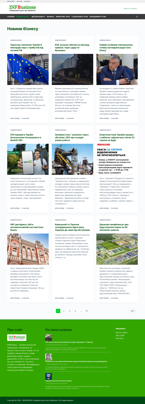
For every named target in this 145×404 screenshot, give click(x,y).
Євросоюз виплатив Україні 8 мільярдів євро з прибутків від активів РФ (26, 48)
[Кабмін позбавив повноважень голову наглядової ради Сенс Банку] (117, 69)
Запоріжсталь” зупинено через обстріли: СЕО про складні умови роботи (72, 137)
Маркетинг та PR (63, 16)
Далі (132, 311)
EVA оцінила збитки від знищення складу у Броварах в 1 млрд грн (69, 342)
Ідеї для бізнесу (38, 16)
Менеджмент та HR (98, 16)
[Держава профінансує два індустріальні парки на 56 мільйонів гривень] (117, 249)
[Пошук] (137, 16)
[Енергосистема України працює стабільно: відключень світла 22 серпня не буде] (117, 159)
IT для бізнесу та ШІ (80, 16)
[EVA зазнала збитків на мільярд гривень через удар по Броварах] (72, 69)
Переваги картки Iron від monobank (58, 381)
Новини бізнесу (23, 16)
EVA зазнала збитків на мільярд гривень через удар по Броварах (72, 48)
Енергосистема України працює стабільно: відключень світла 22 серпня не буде (117, 137)
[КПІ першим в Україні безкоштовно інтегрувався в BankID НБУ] (28, 159)
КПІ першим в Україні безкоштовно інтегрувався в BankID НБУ (25, 137)
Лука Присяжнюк (52, 345)
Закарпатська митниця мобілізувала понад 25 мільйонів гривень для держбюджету (76, 361)
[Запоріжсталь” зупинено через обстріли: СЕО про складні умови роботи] (72, 159)
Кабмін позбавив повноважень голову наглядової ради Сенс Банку (116, 48)
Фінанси (50, 16)
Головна (11, 16)
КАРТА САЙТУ (11, 1)
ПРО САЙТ (19, 1)
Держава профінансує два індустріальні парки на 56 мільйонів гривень (114, 227)
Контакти (27, 1)
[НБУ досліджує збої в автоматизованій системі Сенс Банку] (28, 249)
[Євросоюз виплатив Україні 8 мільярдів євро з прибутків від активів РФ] (28, 69)
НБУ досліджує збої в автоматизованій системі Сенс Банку (27, 227)
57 (87, 311)
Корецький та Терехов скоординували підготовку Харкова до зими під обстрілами (72, 227)
